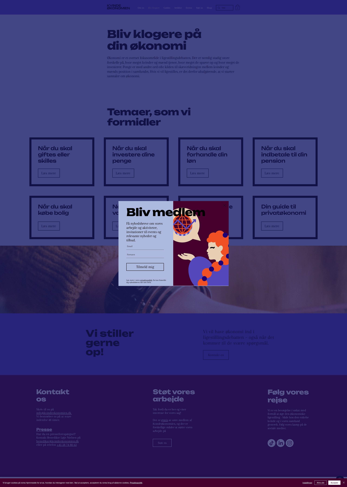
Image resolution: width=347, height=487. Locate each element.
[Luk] (343, 482)
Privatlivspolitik (136, 482)
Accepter (334, 482)
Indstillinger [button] (307, 482)
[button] (224, 205)
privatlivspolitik (146, 280)
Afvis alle (320, 482)
